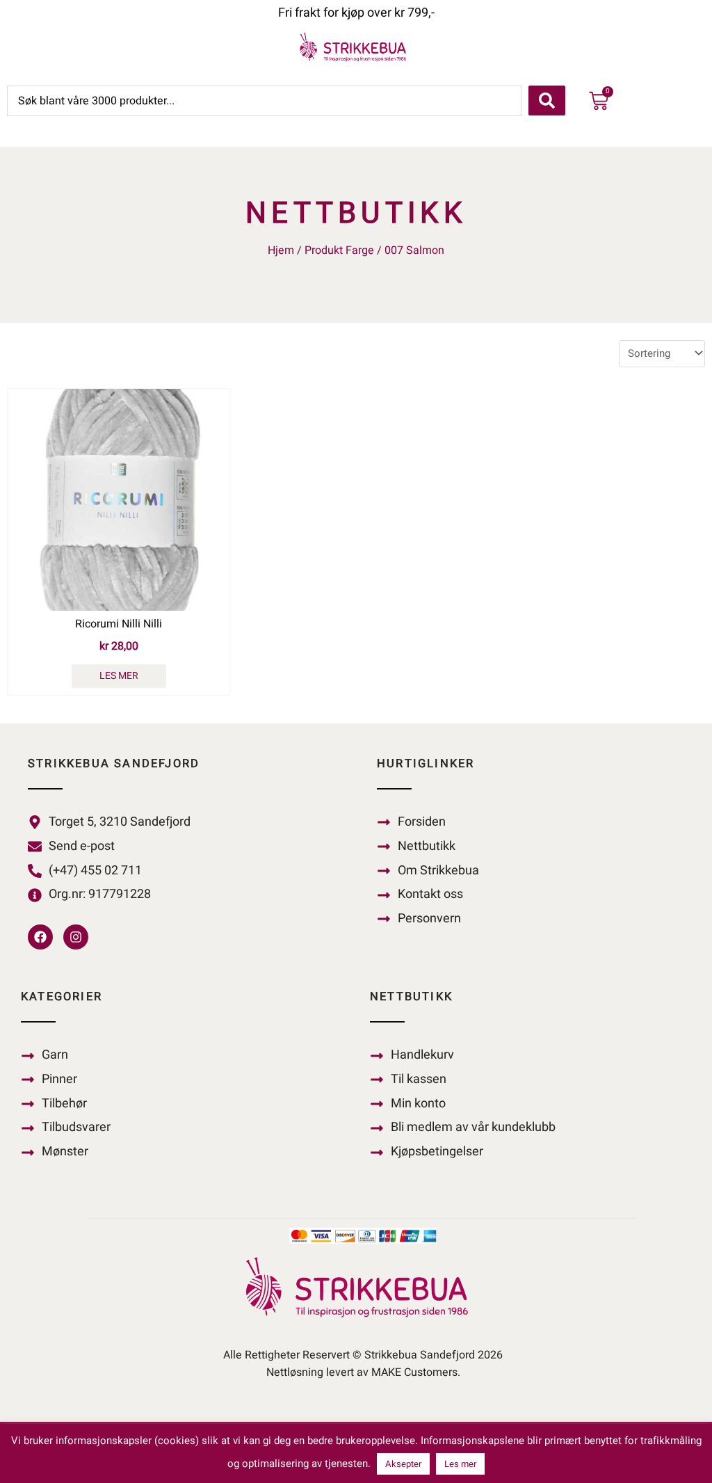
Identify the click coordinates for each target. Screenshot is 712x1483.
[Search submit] (546, 100)
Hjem (281, 250)
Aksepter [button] (403, 1463)
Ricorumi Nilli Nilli (118, 624)
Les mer (118, 675)
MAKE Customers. (415, 1372)
